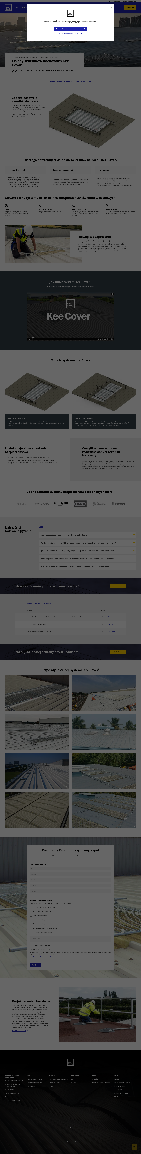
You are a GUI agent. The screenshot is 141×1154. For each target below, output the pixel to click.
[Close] (111, 7)
